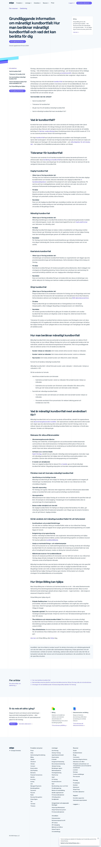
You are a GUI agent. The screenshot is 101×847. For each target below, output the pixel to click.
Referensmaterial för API (58, 820)
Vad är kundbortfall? (15, 71)
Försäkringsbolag (56, 788)
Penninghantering (56, 772)
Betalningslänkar (34, 788)
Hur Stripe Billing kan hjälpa (17, 86)
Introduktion (13, 68)
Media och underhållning (58, 790)
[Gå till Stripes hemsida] (11, 748)
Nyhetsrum (76, 787)
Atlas (31, 753)
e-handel (64, 464)
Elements (33, 772)
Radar (32, 795)
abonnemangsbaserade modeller (45, 422)
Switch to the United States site (70, 843)
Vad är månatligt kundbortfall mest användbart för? (18, 82)
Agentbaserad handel (58, 755)
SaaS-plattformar (81, 222)
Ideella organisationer (58, 792)
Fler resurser (13, 8)
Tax (31, 801)
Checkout (33, 761)
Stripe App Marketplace (58, 807)
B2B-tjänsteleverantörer (80, 298)
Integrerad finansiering (58, 761)
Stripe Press (76, 789)
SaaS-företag (36, 454)
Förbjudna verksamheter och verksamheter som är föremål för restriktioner (82, 765)
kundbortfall (58, 81)
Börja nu (12, 724)
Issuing (32, 781)
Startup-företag (56, 753)
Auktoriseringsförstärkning (37, 755)
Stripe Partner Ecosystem (59, 809)
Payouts (32, 792)
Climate (32, 764)
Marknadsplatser (56, 770)
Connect (32, 766)
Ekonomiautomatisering (58, 764)
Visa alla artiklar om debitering (15, 684)
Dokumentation (56, 818)
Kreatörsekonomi (56, 781)
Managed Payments (35, 786)
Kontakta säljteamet (83, 3)
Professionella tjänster (58, 795)
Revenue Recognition (36, 797)
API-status (55, 822)
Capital (32, 759)
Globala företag (56, 766)
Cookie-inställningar (78, 774)
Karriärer (75, 785)
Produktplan (76, 783)
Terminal (32, 803)
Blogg (74, 755)
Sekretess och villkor (79, 761)
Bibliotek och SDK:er (57, 827)
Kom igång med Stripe (17, 41)
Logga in (71, 3)
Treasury (32, 806)
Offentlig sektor (56, 797)
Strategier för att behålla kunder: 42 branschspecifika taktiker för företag (54, 684)
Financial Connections (36, 775)
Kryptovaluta (33, 768)
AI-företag (55, 779)
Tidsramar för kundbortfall (17, 74)
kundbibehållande (52, 540)
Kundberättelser (77, 753)
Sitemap (75, 772)
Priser (52, 3)
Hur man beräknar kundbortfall (41, 680)
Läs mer (75, 32)
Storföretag (55, 750)
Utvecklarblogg (56, 831)
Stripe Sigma (33, 799)
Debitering (23, 8)
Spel (53, 784)
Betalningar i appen (57, 768)
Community (76, 757)
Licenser (75, 770)
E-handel (54, 759)
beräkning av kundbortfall (51, 160)
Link (31, 784)
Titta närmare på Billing (59, 725)
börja (52, 638)
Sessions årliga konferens (80, 759)
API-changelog (56, 825)
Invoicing (32, 779)
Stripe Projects (56, 829)
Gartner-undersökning (46, 131)
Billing (32, 757)
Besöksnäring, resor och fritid (60, 786)
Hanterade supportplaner (80, 800)
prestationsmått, (65, 73)
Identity (32, 777)
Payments (33, 790)
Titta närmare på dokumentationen (78, 724)
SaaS (53, 777)
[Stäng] (98, 839)
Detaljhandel (55, 799)
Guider (75, 750)
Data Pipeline (34, 770)
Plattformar (55, 775)
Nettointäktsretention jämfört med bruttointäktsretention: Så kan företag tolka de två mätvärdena (61, 682)
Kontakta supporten (78, 798)
